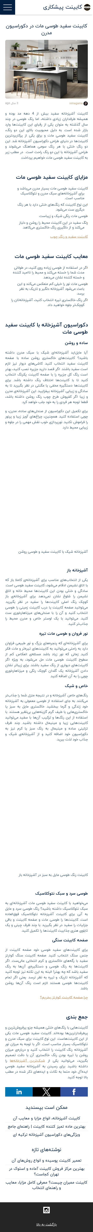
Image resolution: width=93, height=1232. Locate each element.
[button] (74, 1092)
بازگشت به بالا (46, 1224)
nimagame (76, 103)
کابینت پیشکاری (62, 7)
